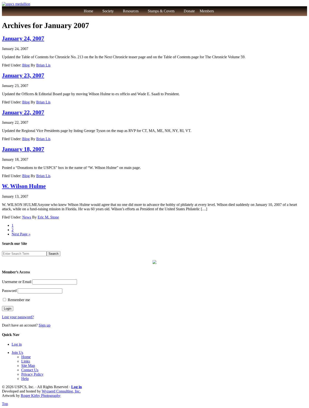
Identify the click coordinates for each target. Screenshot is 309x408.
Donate (189, 11)
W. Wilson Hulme (24, 186)
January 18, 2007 (23, 149)
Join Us (17, 352)
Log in (17, 344)
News (26, 217)
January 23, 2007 (23, 75)
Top (5, 404)
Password (9, 291)
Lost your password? (18, 317)
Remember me (18, 300)
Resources (131, 11)
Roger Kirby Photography (41, 395)
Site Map (28, 366)
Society (108, 11)
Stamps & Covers (161, 11)
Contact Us (29, 370)
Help (25, 379)
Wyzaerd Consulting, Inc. (61, 391)
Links (25, 361)
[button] (224, 11)
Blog (26, 65)
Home (88, 11)
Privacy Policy (32, 374)
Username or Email (16, 282)
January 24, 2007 (23, 38)
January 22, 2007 (23, 112)
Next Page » (21, 234)
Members (207, 11)
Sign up (44, 325)
